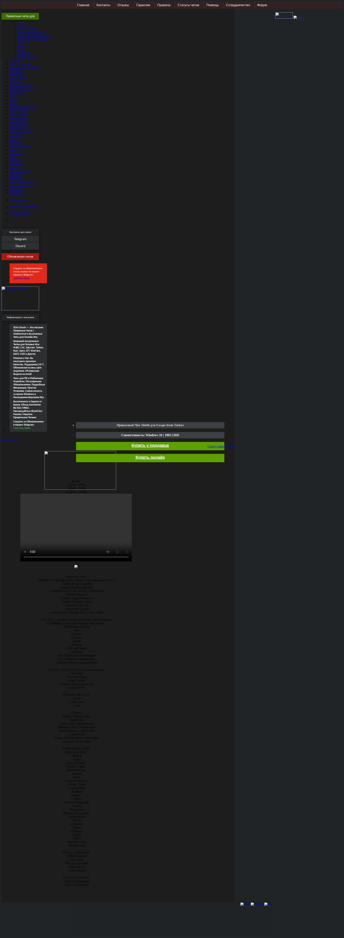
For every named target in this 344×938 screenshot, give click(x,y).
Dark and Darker (20, 186)
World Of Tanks (20, 128)
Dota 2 (14, 139)
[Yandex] (257, 904)
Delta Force (17, 74)
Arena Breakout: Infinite (25, 67)
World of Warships (21, 132)
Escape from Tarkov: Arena (35, 35)
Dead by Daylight (21, 64)
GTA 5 (14, 157)
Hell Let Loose (19, 125)
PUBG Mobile (27, 28)
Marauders (16, 193)
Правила (163, 5)
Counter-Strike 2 (20, 89)
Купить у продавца (150, 445)
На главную (10, 439)
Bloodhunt (16, 189)
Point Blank (17, 92)
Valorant (23, 46)
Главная (83, 5)
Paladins (15, 168)
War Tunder (17, 135)
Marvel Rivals (18, 78)
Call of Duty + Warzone (33, 39)
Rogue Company (20, 171)
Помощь (212, 5)
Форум (262, 5)
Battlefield (16, 153)
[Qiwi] (245, 904)
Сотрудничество (238, 5)
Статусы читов (188, 5)
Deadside (15, 178)
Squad (14, 100)
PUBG (22, 24)
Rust (20, 42)
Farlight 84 (16, 164)
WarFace (23, 53)
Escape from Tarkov (30, 31)
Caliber (14, 150)
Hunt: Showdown (21, 146)
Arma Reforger (19, 117)
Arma (13, 103)
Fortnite (14, 60)
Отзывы (123, 5)
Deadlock (16, 71)
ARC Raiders (18, 110)
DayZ (21, 49)
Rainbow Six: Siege (22, 85)
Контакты (103, 5)
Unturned (16, 160)
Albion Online (19, 114)
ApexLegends (26, 57)
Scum (13, 96)
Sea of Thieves (19, 121)
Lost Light (16, 175)
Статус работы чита (221, 446)
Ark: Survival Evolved (24, 107)
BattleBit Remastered (23, 182)
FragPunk (16, 82)
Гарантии (143, 5)
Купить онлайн (150, 457)
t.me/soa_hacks (21, 278)
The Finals (16, 143)
